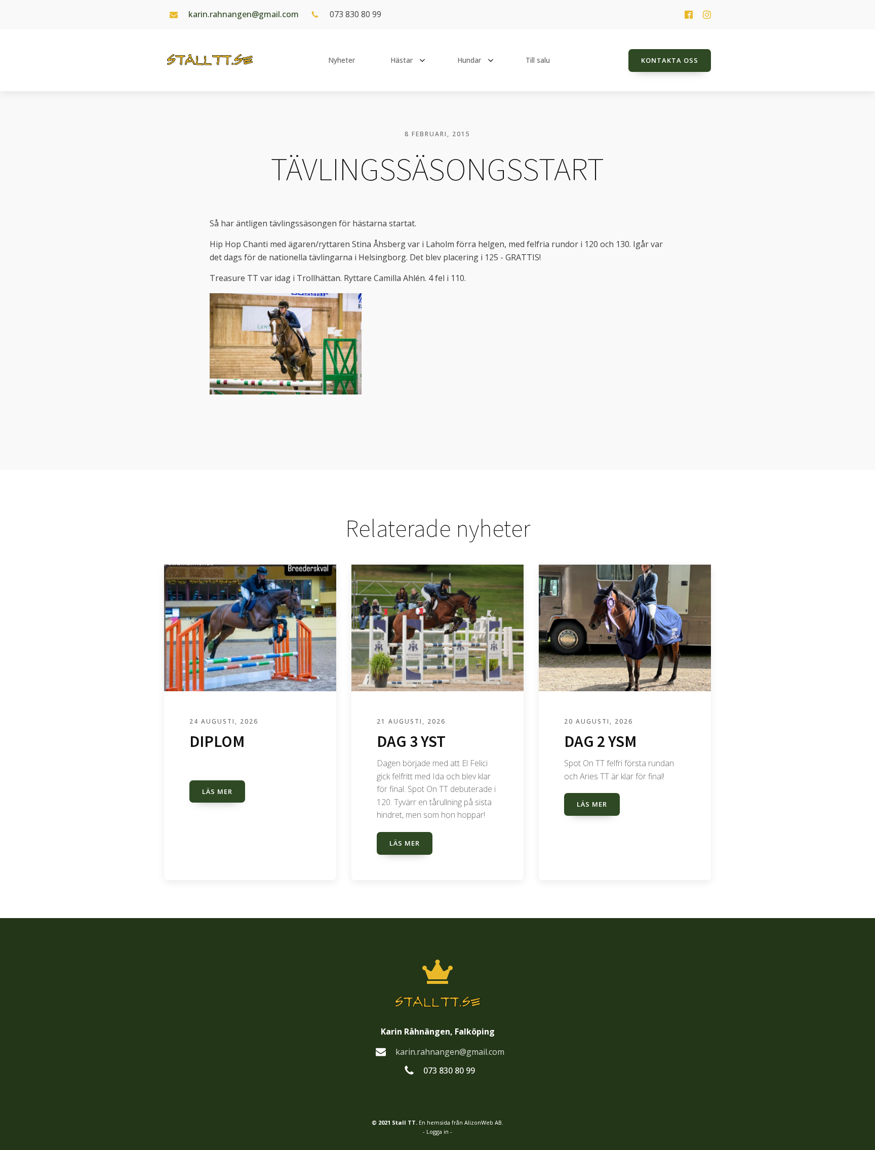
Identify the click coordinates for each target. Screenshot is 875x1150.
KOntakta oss (669, 60)
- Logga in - (437, 1131)
